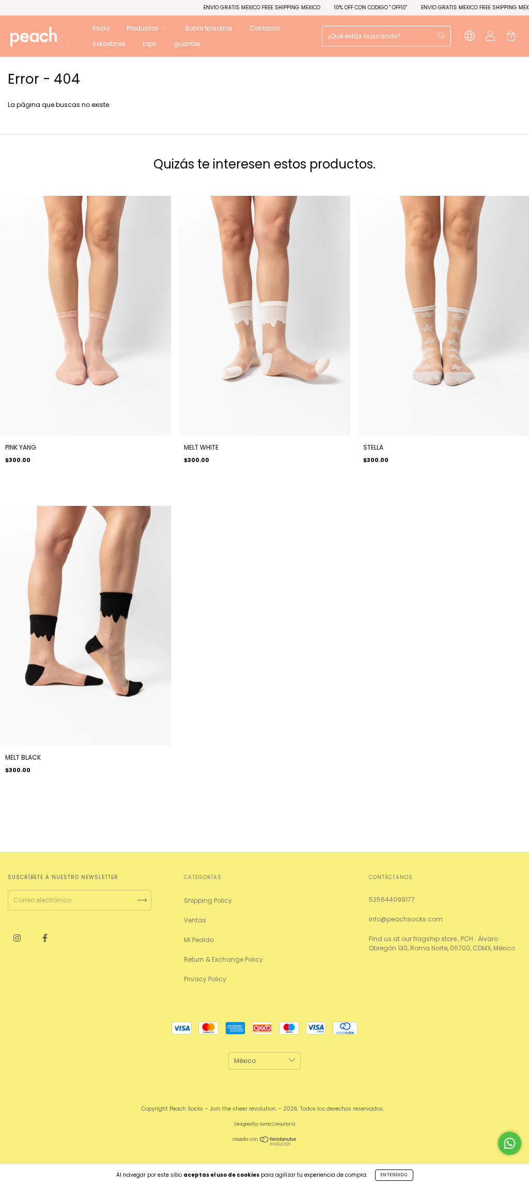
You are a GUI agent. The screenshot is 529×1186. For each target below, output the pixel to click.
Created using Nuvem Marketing (264, 124)
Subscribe (349, 93)
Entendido (394, 1175)
